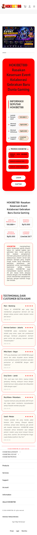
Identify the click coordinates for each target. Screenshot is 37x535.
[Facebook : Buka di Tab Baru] (12, 526)
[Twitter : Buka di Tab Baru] (16, 526)
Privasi (12, 531)
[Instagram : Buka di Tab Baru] (20, 526)
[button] (25, 6)
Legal (17, 531)
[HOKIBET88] (6, 6)
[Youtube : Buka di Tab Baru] (24, 526)
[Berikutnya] (35, 37)
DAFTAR (18, 184)
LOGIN (18, 178)
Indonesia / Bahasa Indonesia (10, 516)
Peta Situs (24, 531)
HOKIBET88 (11, 246)
